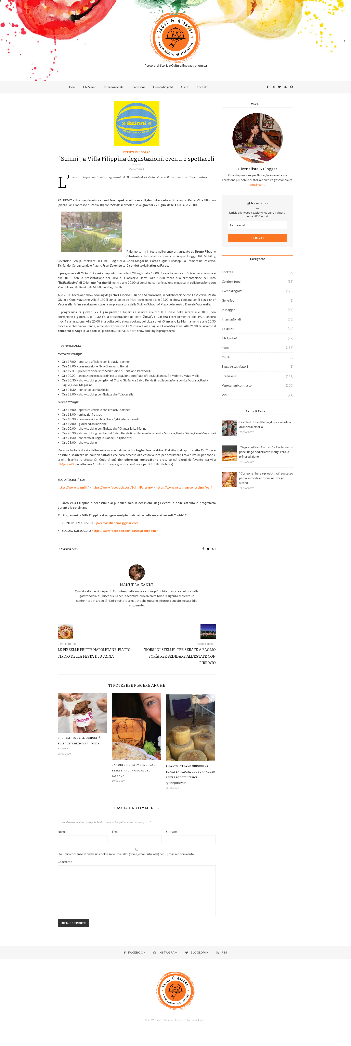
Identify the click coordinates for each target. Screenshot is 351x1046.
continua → (257, 184)
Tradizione (138, 87)
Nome (63, 831)
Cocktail (227, 272)
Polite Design (198, 1020)
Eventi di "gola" (136, 152)
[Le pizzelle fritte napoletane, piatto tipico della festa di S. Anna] (65, 631)
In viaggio (228, 310)
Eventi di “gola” (163, 87)
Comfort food (231, 281)
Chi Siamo (89, 87)
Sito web (172, 831)
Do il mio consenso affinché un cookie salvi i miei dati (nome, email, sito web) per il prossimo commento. (126, 854)
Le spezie (228, 328)
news (225, 347)
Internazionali (231, 319)
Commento (65, 862)
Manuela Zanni (69, 549)
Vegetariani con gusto (237, 385)
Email (116, 831)
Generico (228, 300)
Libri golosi (229, 338)
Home (72, 87)
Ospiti (185, 87)
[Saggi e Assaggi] (175, 37)
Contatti (202, 87)
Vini (224, 395)
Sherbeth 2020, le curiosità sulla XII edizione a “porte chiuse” (79, 743)
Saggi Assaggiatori (235, 366)
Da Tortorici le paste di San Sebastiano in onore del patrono (133, 771)
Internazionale (114, 87)
